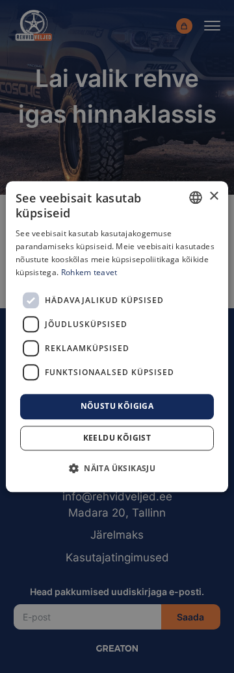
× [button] (213, 196)
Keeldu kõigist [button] (117, 437)
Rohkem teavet (89, 272)
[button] (117, 468)
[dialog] (117, 336)
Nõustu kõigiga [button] (117, 406)
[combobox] (195, 197)
